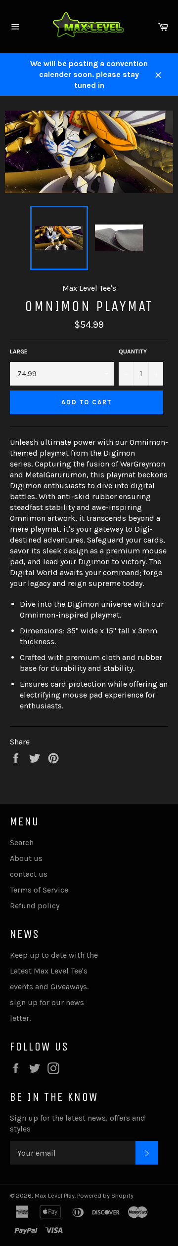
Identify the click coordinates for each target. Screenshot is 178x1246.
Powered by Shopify (105, 1195)
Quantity (133, 351)
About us (26, 858)
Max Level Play (55, 1195)
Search (22, 842)
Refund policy (34, 905)
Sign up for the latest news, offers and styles (77, 1123)
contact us (28, 874)
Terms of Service (39, 890)
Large (19, 351)
